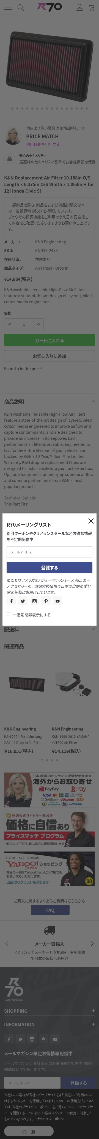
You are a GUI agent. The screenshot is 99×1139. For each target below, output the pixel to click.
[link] (11, 600)
